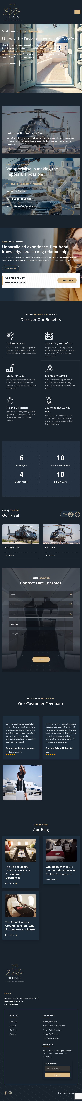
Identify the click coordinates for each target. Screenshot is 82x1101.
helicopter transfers (26, 51)
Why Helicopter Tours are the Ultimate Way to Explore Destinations (61, 870)
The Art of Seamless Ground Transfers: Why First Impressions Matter (20, 925)
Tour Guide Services (51, 1038)
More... (12, 149)
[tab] (41, 183)
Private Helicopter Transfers (54, 1026)
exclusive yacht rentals (46, 51)
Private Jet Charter (50, 1021)
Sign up (57, 1075)
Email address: (51, 1064)
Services (13, 1026)
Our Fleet (13, 1030)
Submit (41, 659)
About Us (13, 1021)
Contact (13, 1034)
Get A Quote (68, 280)
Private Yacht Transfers (52, 1030)
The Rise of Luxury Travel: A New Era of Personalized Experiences (17, 872)
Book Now (10, 555)
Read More (9, 883)
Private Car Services (50, 1034)
